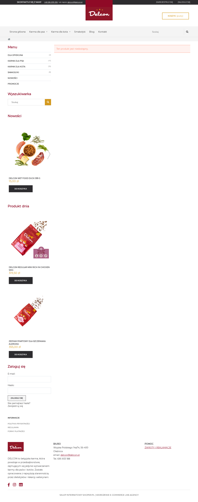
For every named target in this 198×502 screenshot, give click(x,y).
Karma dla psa (16, 61)
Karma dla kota (16, 66)
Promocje (13, 84)
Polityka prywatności (19, 424)
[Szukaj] (187, 32)
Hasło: (11, 385)
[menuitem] (17, 32)
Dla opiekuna (15, 55)
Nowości (12, 78)
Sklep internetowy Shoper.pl (77, 495)
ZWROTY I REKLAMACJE (158, 447)
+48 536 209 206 (51, 2)
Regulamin (13, 427)
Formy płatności (16, 431)
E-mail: (11, 373)
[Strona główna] (99, 10)
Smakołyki (13, 72)
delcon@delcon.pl (70, 455)
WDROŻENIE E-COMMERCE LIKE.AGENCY (117, 495)
